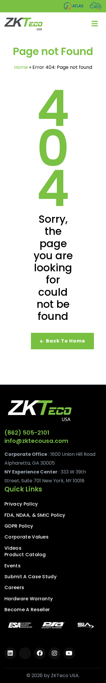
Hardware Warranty (28, 599)
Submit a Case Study (30, 577)
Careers (14, 587)
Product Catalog (25, 554)
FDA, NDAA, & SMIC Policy (34, 515)
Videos (12, 548)
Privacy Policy (21, 504)
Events (12, 566)
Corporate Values (26, 537)
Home (21, 67)
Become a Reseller (27, 609)
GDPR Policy (18, 526)
